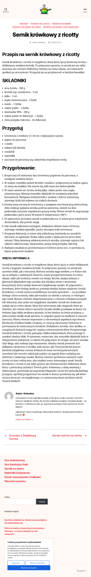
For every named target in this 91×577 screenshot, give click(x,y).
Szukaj (7, 497)
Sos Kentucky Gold (16, 464)
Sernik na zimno (14, 468)
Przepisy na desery (61, 24)
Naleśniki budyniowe (17, 472)
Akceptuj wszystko (29, 568)
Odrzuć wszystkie (37, 563)
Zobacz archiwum (24, 419)
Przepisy (24, 24)
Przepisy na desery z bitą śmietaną (61, 27)
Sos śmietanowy (14, 460)
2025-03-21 (56, 42)
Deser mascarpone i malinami (22, 477)
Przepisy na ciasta (40, 24)
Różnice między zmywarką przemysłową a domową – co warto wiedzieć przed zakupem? (24, 531)
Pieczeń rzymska (15, 481)
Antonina (41, 42)
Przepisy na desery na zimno (26, 27)
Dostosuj (16, 563)
